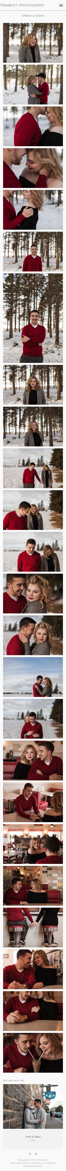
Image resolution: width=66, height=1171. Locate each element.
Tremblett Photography (22, 5)
